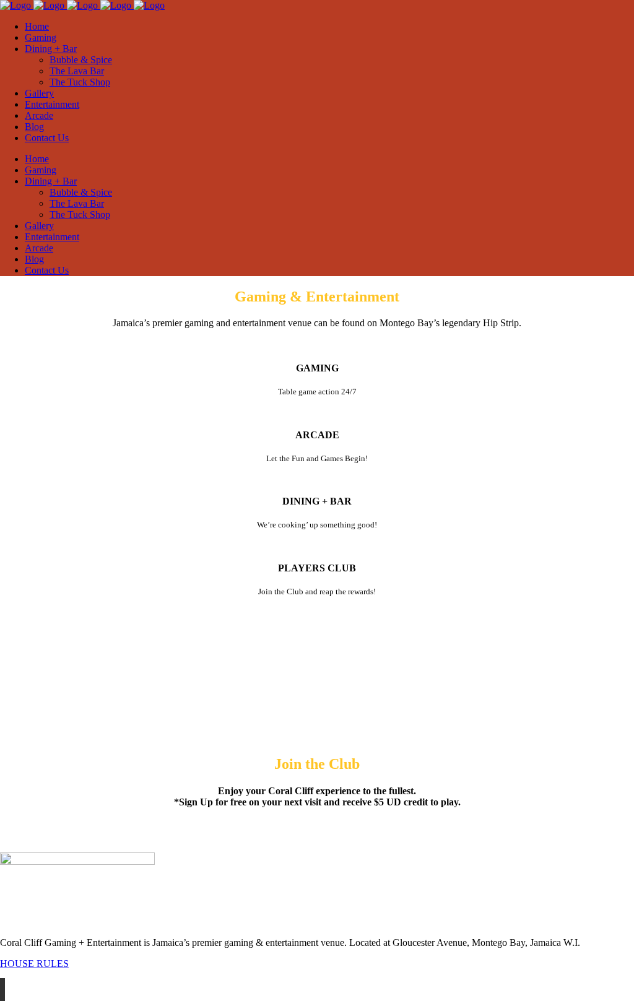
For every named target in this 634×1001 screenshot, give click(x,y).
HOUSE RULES (34, 963)
